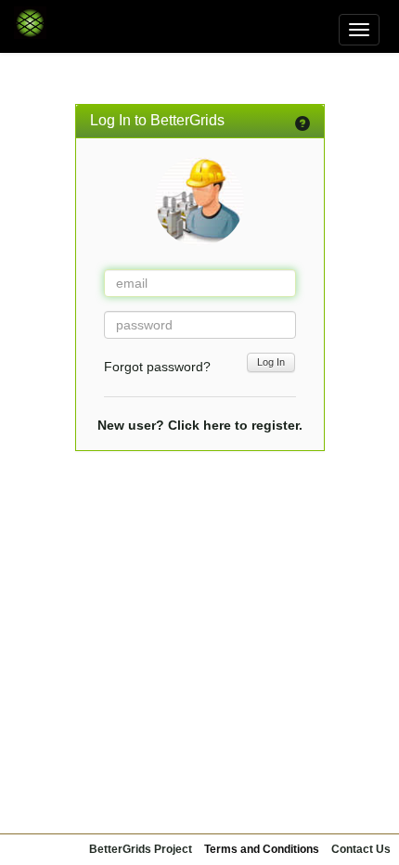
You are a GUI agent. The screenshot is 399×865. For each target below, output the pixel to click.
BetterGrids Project (140, 849)
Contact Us (361, 849)
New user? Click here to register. (199, 425)
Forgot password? (157, 366)
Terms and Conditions (261, 849)
